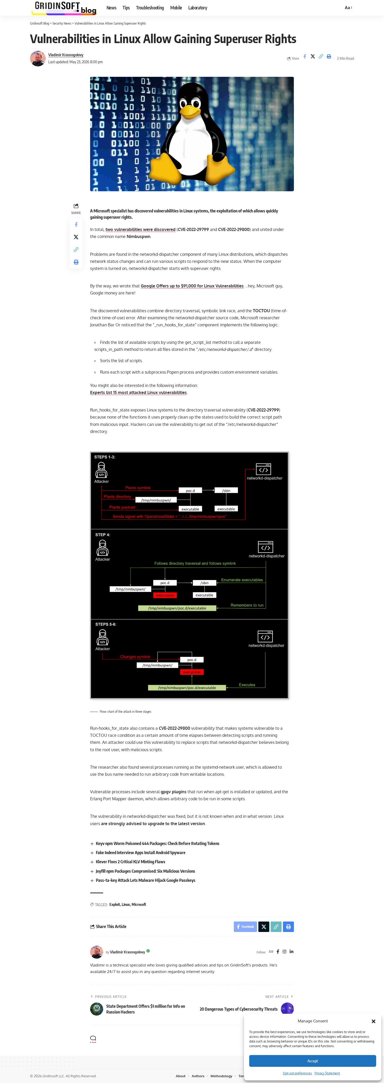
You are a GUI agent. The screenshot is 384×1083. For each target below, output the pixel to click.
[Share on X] (312, 58)
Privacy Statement (327, 1073)
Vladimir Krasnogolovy (65, 54)
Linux (126, 904)
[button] (373, 1021)
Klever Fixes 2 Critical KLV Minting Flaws (130, 861)
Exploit (114, 904)
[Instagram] (284, 952)
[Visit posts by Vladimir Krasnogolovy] (38, 58)
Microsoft (139, 904)
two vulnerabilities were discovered (141, 229)
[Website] (271, 952)
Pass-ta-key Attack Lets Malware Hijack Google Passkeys (145, 880)
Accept (312, 1060)
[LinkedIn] (291, 952)
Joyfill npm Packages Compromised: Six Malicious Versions (145, 871)
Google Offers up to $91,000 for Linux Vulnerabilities (192, 285)
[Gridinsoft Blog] (64, 8)
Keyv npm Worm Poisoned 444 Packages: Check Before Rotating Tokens (157, 843)
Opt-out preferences (297, 1073)
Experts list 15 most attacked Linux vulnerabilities (138, 392)
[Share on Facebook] (304, 58)
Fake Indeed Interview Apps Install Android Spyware (140, 852)
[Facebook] (278, 952)
